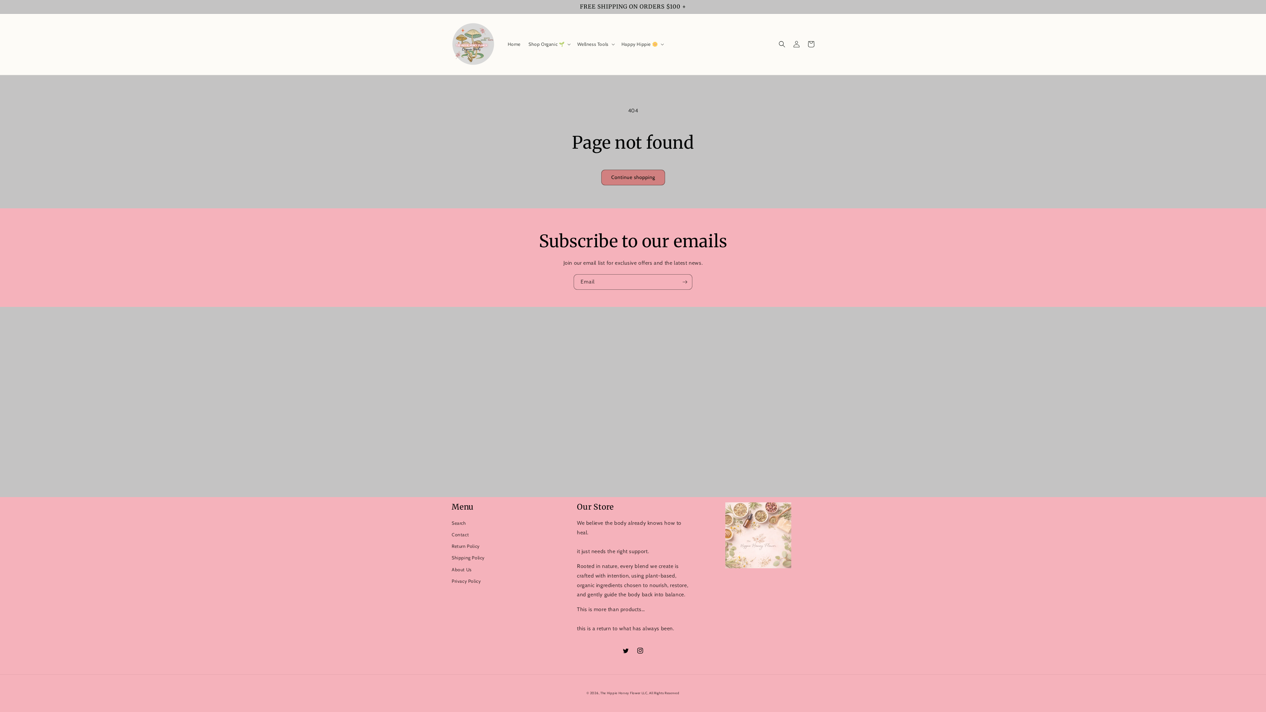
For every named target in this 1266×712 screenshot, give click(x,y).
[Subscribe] (685, 282)
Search (459, 523)
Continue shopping (633, 177)
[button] (549, 44)
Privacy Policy (466, 581)
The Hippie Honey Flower (621, 693)
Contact (460, 535)
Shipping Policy (468, 558)
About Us (462, 570)
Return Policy (466, 546)
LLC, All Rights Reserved (660, 693)
